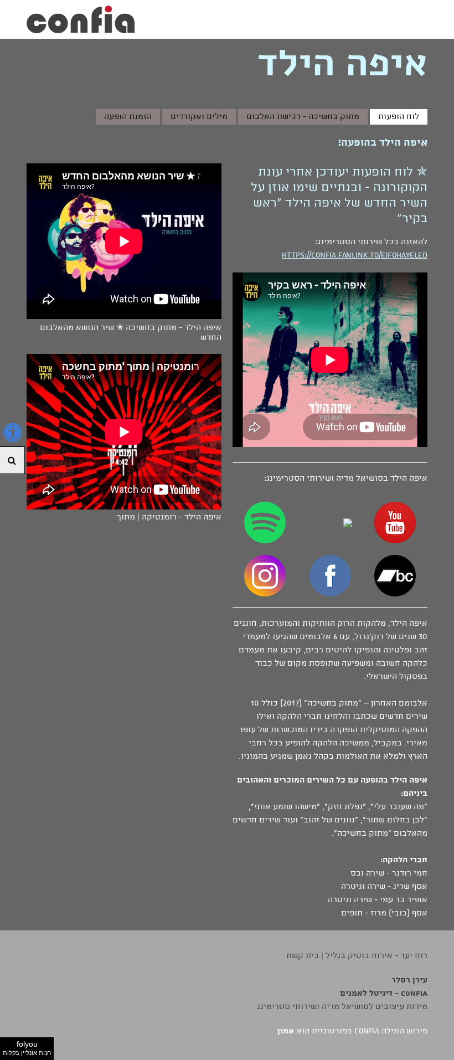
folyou (27, 1048)
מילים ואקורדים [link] (199, 117)
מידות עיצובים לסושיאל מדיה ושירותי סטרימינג (342, 1007)
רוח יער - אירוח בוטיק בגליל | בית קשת (356, 956)
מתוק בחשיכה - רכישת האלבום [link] (302, 117)
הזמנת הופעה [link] (128, 117)
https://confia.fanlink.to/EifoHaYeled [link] (354, 255)
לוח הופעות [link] (398, 117)
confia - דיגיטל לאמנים (383, 994)
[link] (81, 19)
